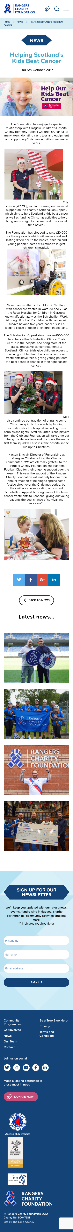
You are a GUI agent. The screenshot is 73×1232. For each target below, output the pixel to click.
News (20, 21)
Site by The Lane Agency (19, 1222)
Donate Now (47, 9)
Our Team (10, 1041)
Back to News (39, 600)
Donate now (24, 1097)
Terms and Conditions (47, 1034)
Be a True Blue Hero (54, 1020)
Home (7, 21)
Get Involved (12, 1030)
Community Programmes (13, 1022)
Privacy (45, 1026)
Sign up (36, 982)
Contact (9, 1047)
